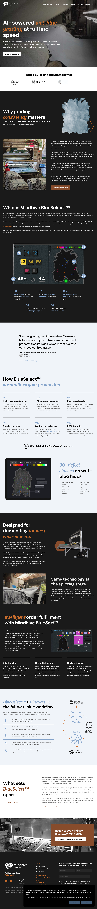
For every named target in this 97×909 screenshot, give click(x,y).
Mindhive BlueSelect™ (41, 866)
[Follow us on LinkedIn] (6, 881)
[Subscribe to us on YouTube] (11, 881)
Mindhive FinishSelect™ (42, 869)
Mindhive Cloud (52, 431)
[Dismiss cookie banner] (91, 888)
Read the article (12, 802)
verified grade (7, 226)
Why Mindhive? (41, 875)
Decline (87, 902)
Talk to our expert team (61, 187)
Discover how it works (12, 54)
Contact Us (40, 883)
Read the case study (30, 361)
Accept (74, 902)
